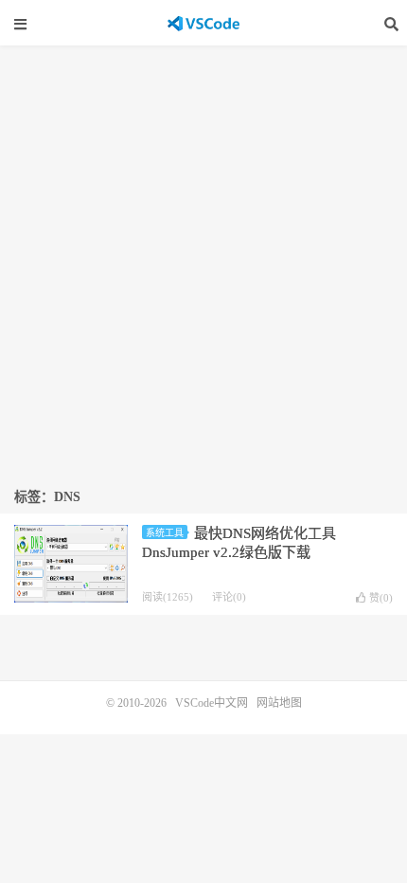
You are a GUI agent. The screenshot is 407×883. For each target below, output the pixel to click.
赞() (381, 598)
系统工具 (165, 533)
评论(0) (229, 597)
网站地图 (279, 703)
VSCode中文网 (203, 23)
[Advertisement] (203, 258)
